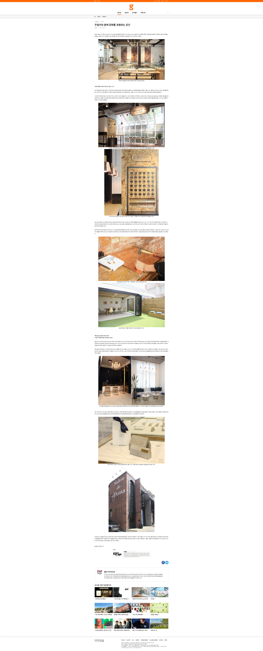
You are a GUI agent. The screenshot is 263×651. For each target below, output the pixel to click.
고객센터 (166, 1)
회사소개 (123, 640)
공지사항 (161, 640)
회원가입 (158, 1)
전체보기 (104, 16)
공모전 (126, 12)
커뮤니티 (143, 12)
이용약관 (137, 640)
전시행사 (134, 12)
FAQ (133, 640)
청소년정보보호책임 (153, 640)
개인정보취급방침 (144, 640)
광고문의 (128, 640)
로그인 (162, 1)
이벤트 (166, 640)
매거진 (119, 12)
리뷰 (102, 21)
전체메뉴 (167, 12)
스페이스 (97, 21)
